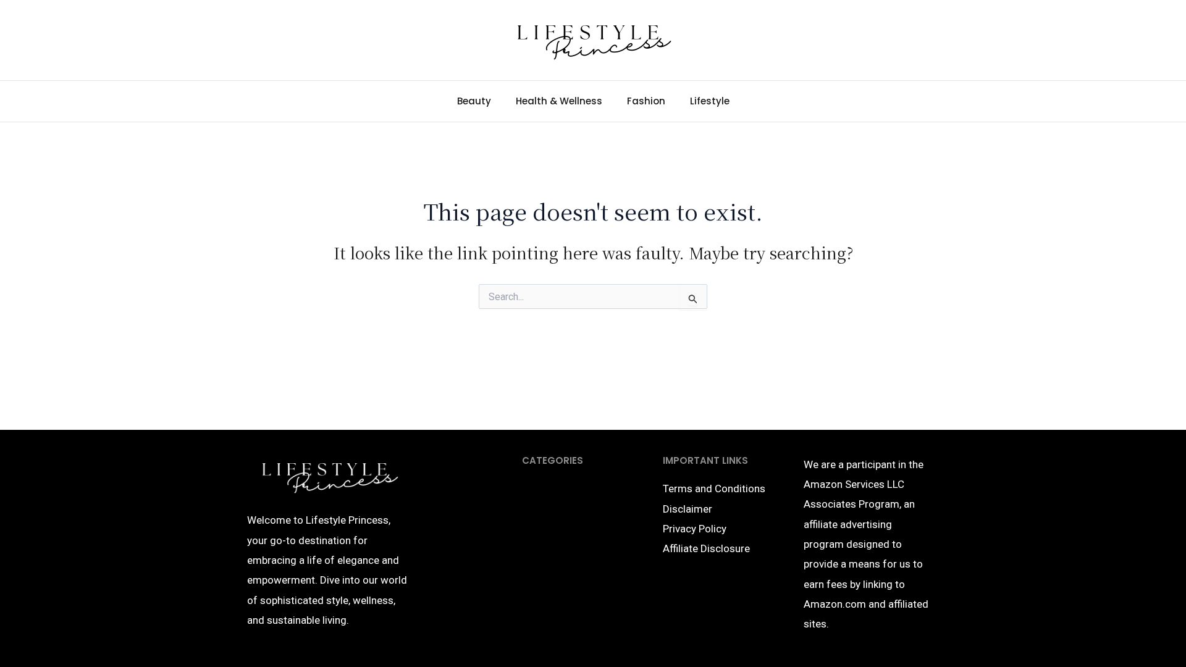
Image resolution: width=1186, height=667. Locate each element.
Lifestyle (710, 100)
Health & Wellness (559, 100)
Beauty (474, 100)
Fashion (646, 100)
